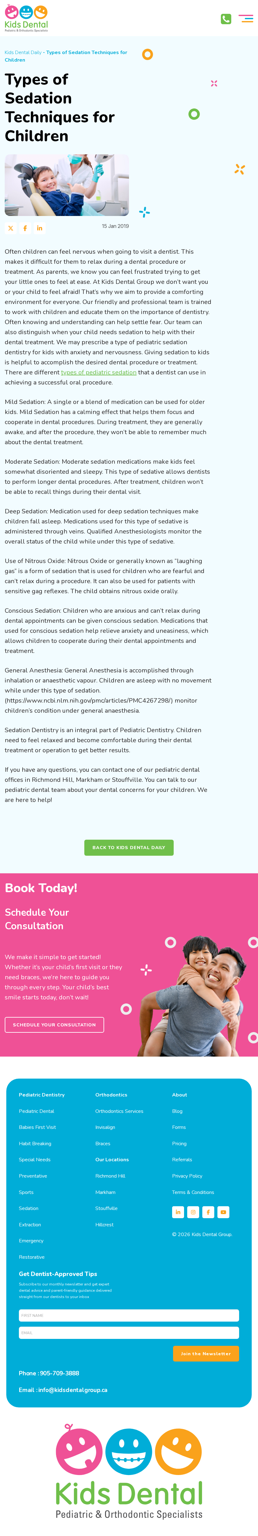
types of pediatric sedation (99, 372)
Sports (26, 1192)
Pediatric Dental (36, 1111)
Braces (102, 1143)
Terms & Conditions (193, 1192)
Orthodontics (111, 1094)
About (179, 1094)
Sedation (28, 1208)
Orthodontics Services (119, 1111)
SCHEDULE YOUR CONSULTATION (54, 1025)
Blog (177, 1111)
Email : (28, 1390)
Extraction (30, 1224)
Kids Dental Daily (23, 52)
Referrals (182, 1159)
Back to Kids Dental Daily (129, 847)
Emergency (31, 1240)
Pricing (179, 1143)
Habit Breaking (35, 1143)
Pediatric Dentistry (41, 1094)
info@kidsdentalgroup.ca (73, 1390)
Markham (105, 1192)
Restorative (32, 1257)
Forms (179, 1127)
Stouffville (106, 1208)
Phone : (29, 1373)
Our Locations (112, 1159)
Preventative (33, 1176)
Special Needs (35, 1159)
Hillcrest (104, 1224)
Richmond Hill (110, 1176)
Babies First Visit (37, 1127)
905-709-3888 (59, 1373)
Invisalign (105, 1127)
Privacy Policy (187, 1176)
